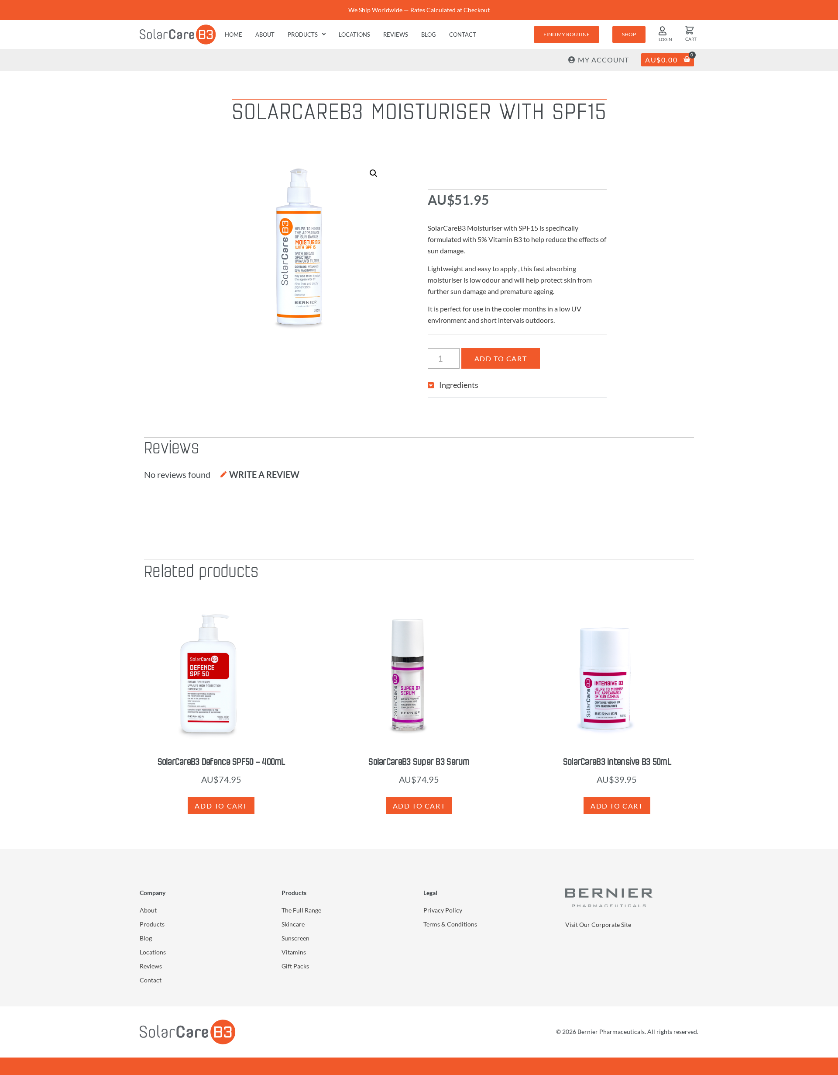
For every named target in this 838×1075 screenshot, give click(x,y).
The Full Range (301, 910)
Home (233, 34)
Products (303, 34)
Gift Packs (295, 966)
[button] (373, 173)
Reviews (395, 34)
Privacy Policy (442, 910)
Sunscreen (295, 938)
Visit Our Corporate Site (598, 924)
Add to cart (500, 358)
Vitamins (294, 952)
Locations (354, 34)
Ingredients (458, 385)
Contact (462, 34)
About (265, 34)
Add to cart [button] (221, 806)
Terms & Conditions (450, 924)
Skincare (293, 924)
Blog (428, 34)
